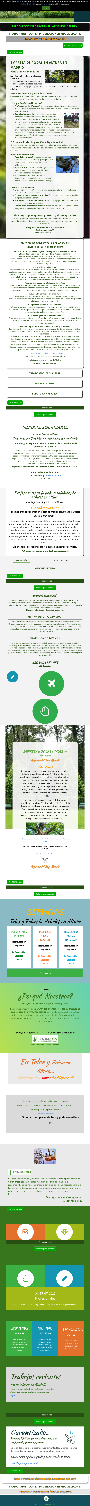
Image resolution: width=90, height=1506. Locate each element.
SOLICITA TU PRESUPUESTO (45, 853)
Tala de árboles (26, 839)
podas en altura (53, 475)
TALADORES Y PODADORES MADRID (44, 38)
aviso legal (47, 4)
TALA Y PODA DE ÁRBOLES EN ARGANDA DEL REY (44, 26)
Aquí (12, 1395)
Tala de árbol (56, 839)
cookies (19, 1)
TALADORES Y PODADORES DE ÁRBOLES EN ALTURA (44, 1491)
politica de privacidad (28, 4)
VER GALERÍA (21, 560)
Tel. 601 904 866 (15, 52)
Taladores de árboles (41, 839)
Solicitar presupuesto (73, 45)
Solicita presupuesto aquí (23, 1463)
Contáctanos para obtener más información (45, 353)
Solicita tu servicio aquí (46, 1114)
